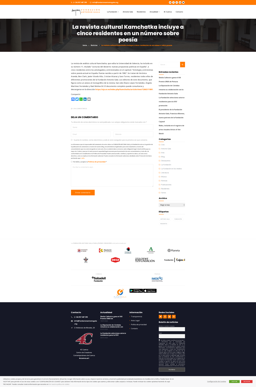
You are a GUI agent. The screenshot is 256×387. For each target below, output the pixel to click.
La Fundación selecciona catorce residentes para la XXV (113, 334)
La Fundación (166, 165)
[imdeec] (157, 279)
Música (163, 177)
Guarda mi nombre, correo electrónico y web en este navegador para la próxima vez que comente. (111, 140)
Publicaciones (166, 185)
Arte (162, 153)
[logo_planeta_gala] (120, 294)
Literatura (165, 173)
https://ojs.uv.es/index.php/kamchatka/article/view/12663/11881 (124, 89)
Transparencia (136, 316)
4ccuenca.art (84, 358)
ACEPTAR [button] (234, 381)
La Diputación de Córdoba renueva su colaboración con (111, 326)
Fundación (178, 219)
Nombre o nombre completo (166, 326)
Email (160, 333)
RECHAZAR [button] (247, 381)
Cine (162, 145)
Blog (163, 157)
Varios (163, 193)
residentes (163, 224)
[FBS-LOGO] (99, 279)
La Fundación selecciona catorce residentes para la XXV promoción (171, 101)
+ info (82, 158)
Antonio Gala (166, 149)
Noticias (164, 181)
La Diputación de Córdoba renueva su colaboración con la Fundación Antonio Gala (171, 89)
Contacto (134, 328)
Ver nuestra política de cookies (59, 384)
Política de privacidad (97, 162)
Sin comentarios (80, 108)
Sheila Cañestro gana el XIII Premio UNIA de (111, 317)
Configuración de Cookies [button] (216, 381)
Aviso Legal (135, 320)
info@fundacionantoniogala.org (105, 2)
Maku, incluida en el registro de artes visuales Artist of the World (171, 129)
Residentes (165, 189)
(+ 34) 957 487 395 (80, 2)
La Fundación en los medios (171, 169)
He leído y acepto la (90, 162)
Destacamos (165, 161)
